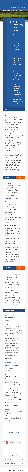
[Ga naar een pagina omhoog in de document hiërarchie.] (5, 62)
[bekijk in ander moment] (19, 442)
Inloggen (21, 470)
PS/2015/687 (9, 397)
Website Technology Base (11, 405)
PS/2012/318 (9, 384)
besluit (13, 378)
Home (4, 10)
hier (20, 399)
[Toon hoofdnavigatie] (4, 2)
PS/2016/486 (16, 376)
